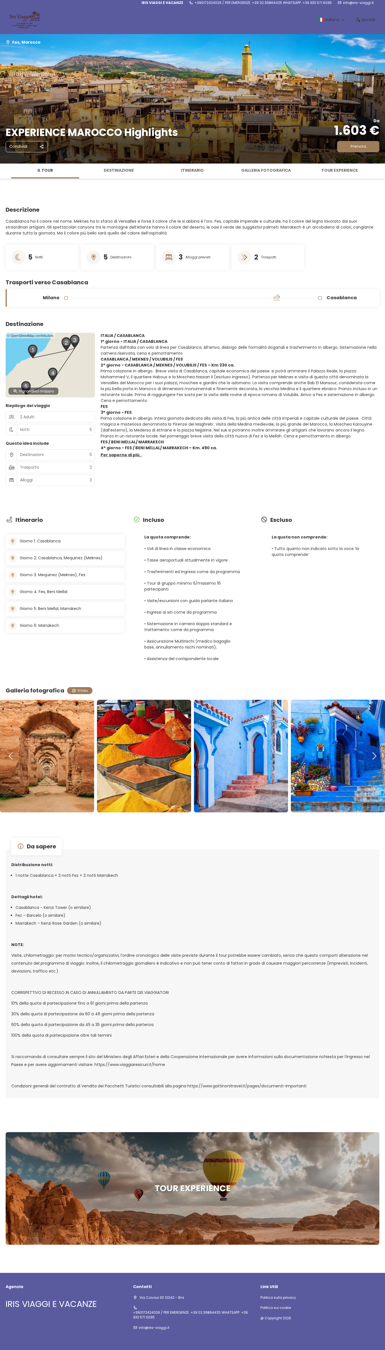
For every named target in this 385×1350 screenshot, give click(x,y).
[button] (5, 171)
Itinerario (192, 170)
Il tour (45, 170)
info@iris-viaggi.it (358, 3)
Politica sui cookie (275, 1308)
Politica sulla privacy (278, 1297)
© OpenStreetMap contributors (30, 335)
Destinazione (119, 170)
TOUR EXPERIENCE (339, 170)
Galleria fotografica (266, 170)
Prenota (358, 146)
